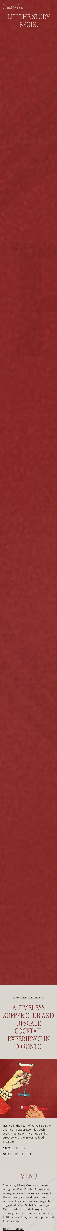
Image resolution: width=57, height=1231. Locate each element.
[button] (52, 7)
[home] (13, 7)
